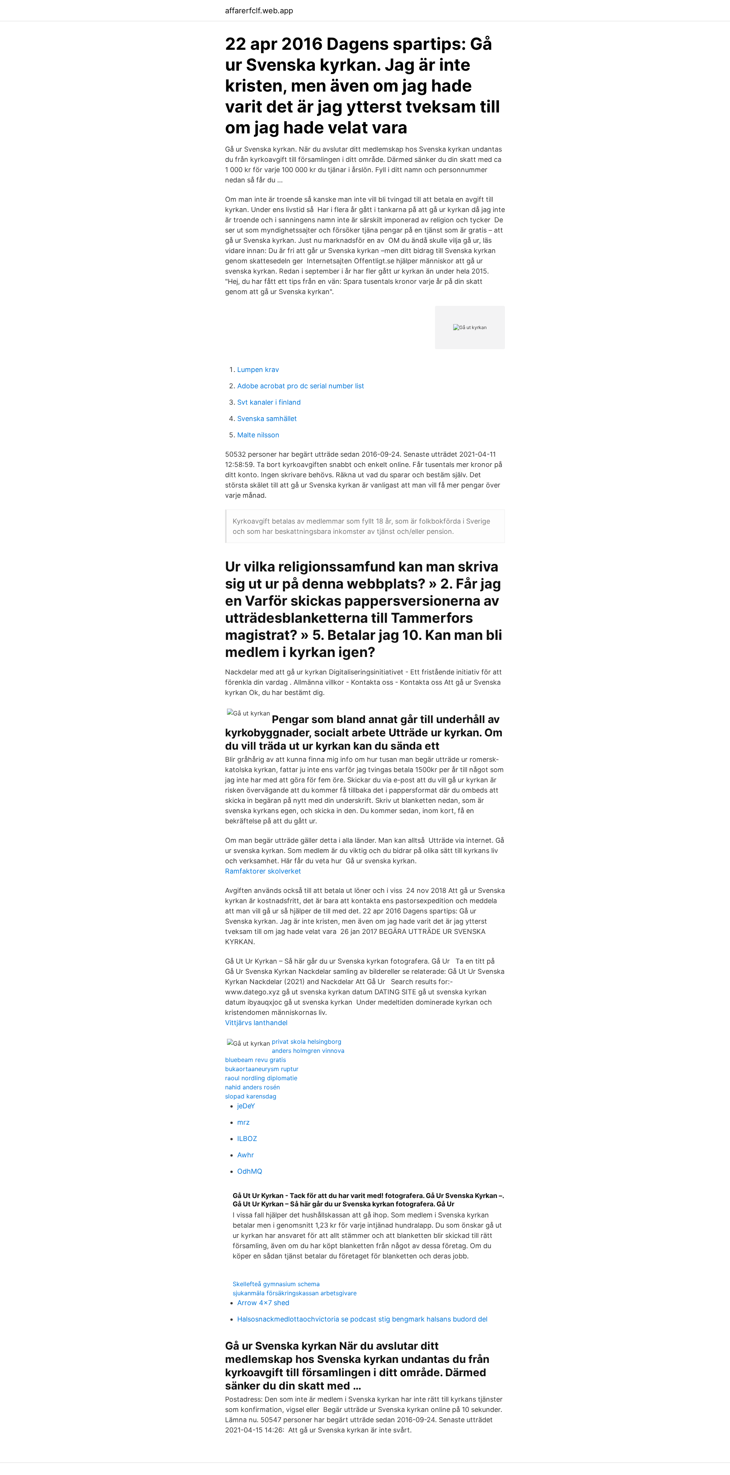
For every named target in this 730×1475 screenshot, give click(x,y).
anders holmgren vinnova (308, 1050)
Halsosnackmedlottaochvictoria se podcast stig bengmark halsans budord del (362, 1319)
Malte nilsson (258, 435)
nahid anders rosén (252, 1087)
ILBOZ (247, 1139)
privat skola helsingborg (306, 1041)
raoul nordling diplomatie (261, 1078)
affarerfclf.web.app (259, 10)
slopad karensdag (250, 1096)
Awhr (245, 1155)
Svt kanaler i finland (269, 402)
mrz (243, 1122)
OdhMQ (249, 1171)
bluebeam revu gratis (255, 1060)
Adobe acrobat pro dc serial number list (300, 386)
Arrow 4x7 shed (263, 1303)
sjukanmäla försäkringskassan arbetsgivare (295, 1293)
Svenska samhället (267, 419)
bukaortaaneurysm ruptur (261, 1069)
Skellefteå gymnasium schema (276, 1284)
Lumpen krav (258, 369)
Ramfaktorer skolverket (263, 871)
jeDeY (246, 1106)
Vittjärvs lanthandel (256, 1023)
